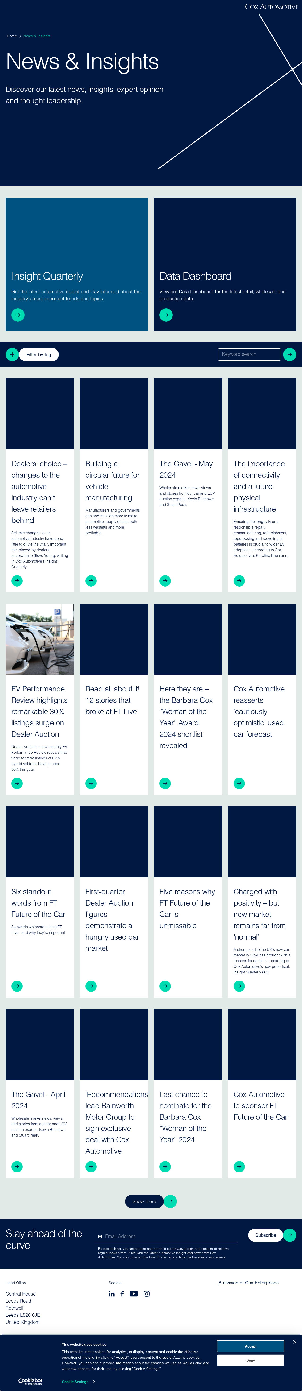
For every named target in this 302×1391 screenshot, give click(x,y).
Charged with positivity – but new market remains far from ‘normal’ (260, 915)
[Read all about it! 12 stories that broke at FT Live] (114, 639)
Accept (250, 1346)
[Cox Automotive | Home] (271, 8)
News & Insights (37, 36)
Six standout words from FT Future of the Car (38, 904)
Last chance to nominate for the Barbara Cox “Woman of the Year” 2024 (185, 1117)
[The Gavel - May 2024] (188, 413)
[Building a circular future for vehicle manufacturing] (114, 413)
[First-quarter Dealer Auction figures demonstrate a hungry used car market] (114, 841)
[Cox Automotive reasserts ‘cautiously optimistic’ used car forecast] (262, 639)
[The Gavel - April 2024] (40, 1044)
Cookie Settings (75, 1382)
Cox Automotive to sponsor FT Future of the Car (260, 1106)
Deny (250, 1360)
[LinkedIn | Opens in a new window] (112, 1294)
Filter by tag (38, 355)
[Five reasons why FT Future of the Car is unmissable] (188, 841)
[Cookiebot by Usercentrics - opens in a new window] (30, 1381)
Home (12, 36)
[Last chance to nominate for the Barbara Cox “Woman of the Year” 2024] (188, 1044)
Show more (144, 1202)
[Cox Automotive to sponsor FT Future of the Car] (262, 1044)
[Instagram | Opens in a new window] (147, 1294)
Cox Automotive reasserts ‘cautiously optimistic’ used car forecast (259, 712)
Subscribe (265, 1235)
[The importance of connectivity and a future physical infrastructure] (262, 413)
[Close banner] (294, 1342)
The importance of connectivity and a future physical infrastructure (259, 487)
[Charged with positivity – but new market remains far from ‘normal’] (262, 841)
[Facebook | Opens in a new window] (122, 1294)
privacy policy (183, 1248)
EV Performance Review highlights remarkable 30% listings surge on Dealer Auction (39, 712)
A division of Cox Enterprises (248, 1283)
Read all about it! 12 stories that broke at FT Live (112, 701)
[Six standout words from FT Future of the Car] (40, 841)
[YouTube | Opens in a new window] (134, 1294)
